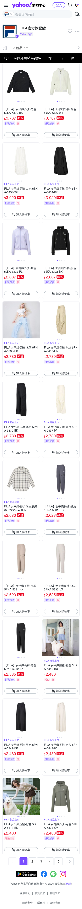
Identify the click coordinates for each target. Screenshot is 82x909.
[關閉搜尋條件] (11, 14)
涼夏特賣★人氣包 (75, 58)
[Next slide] (37, 82)
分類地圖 (55, 902)
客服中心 (25, 893)
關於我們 (40, 893)
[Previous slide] (5, 82)
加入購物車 (23, 135)
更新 (68, 883)
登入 (59, 5)
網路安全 (27, 902)
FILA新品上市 (19, 47)
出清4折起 (64, 58)
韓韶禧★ (52, 58)
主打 (6, 58)
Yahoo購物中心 (29, 5)
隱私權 (41, 902)
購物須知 (55, 893)
